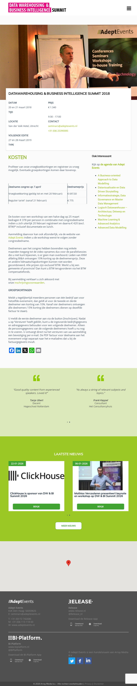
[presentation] (8, 62)
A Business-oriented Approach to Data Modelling (109, 179)
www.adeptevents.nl (23, 625)
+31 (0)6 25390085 (58, 130)
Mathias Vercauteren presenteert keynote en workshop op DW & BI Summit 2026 (100, 495)
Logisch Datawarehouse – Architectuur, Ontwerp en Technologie (112, 211)
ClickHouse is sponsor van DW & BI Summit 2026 (32, 495)
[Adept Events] (37, 7)
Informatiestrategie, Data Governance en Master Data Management (112, 199)
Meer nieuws (68, 525)
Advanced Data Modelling (112, 227)
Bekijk (36, 506)
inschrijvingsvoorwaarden (29, 282)
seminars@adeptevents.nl (62, 126)
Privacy (88, 683)
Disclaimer (99, 683)
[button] (71, 660)
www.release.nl (77, 610)
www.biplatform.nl (18, 646)
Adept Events (15, 237)
